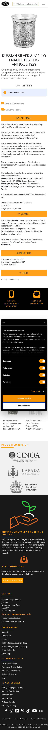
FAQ (3, 678)
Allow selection (24, 406)
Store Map (6, 653)
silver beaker (24, 124)
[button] (14, 3)
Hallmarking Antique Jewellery (14, 643)
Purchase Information (11, 670)
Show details (36, 391)
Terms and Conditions (38, 719)
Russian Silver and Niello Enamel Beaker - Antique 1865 (12, 423)
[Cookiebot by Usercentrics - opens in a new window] (35, 322)
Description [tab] (24, 118)
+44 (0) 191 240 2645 (11, 617)
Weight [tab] (24, 273)
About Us (5, 632)
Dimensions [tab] (24, 253)
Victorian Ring (7, 695)
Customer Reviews (9, 663)
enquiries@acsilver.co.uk (13, 621)
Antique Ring (7, 698)
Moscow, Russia (14, 208)
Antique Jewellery (9, 705)
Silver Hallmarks (8, 650)
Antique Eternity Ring (10, 691)
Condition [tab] (24, 214)
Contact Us (6, 635)
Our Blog (5, 639)
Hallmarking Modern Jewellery (14, 646)
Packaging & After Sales (12, 667)
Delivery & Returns (9, 674)
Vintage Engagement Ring (13, 687)
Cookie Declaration (21, 719)
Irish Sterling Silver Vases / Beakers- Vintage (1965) (33, 423)
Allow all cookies (24, 398)
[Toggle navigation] (43, 3)
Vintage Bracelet (8, 702)
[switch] (42, 368)
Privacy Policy (6, 719)
